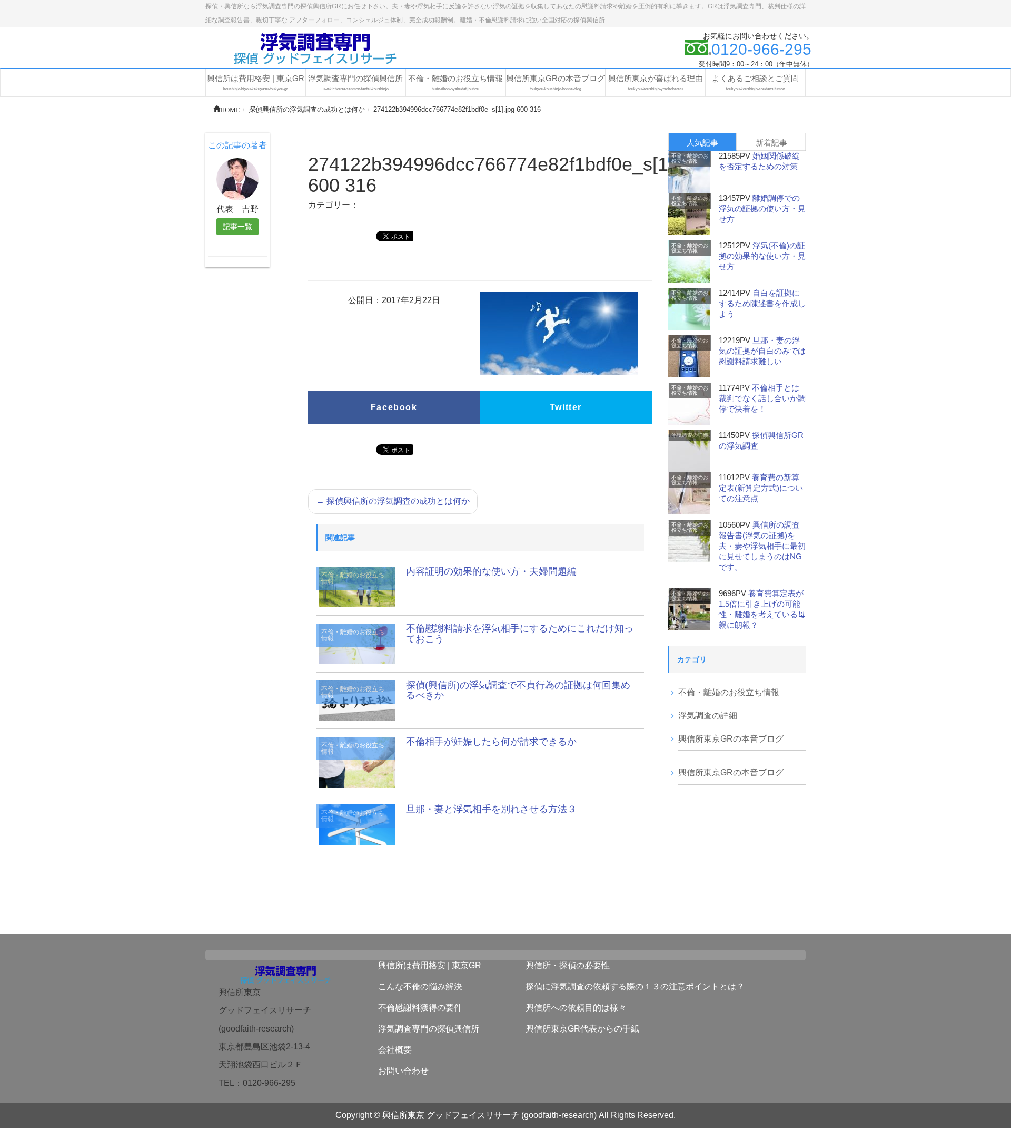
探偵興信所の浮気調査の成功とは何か (393, 501)
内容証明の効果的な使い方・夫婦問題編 (491, 571)
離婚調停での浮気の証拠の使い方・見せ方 (762, 208)
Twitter (566, 407)
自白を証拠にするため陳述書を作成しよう (762, 303)
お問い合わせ (403, 1070)
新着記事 (771, 142)
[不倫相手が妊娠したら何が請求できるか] (357, 761)
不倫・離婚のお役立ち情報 (352, 578)
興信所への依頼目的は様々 (576, 1007)
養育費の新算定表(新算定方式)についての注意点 (761, 488)
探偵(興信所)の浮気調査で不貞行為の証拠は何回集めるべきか (518, 690)
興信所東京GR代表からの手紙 (582, 1028)
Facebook (394, 407)
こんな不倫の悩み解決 (420, 986)
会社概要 (395, 1049)
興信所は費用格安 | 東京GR (429, 965)
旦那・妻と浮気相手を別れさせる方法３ (491, 809)
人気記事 (702, 142)
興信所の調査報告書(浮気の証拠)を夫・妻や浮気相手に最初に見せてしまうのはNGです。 (762, 545)
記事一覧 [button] (237, 226)
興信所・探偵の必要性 (568, 965)
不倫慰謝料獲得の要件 (420, 1007)
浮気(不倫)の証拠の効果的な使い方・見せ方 (762, 256)
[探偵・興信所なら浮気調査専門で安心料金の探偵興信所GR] (315, 47)
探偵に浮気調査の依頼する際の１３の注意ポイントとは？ (635, 986)
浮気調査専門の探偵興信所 (428, 1028)
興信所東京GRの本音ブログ (731, 738)
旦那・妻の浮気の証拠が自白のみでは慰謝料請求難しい (762, 351)
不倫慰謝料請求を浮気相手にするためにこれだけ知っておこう (519, 633)
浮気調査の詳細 (689, 435)
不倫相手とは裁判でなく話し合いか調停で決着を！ (762, 398)
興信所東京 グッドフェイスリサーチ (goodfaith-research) (489, 1115)
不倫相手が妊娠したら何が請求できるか (491, 741)
